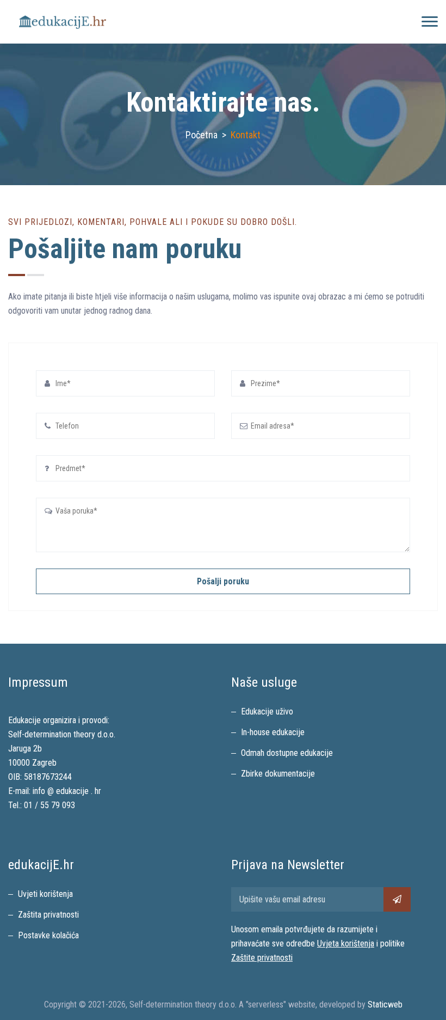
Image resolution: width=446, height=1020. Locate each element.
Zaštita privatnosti (48, 914)
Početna (201, 135)
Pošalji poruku (223, 581)
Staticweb (385, 1004)
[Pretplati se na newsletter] (397, 899)
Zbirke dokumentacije (278, 773)
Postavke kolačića (48, 935)
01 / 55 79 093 (49, 805)
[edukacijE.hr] (62, 22)
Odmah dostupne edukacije (287, 753)
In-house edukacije (273, 732)
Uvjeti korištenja (45, 894)
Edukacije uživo (267, 711)
